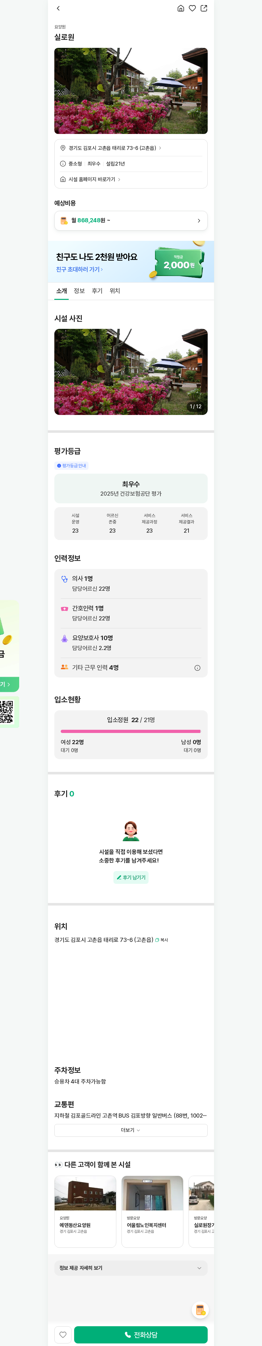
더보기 (128, 1130)
